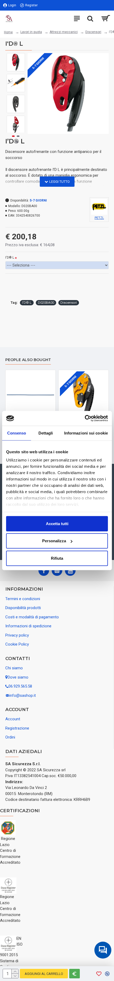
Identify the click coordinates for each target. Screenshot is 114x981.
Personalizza (54, 541)
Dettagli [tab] (45, 433)
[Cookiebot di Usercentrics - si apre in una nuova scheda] (85, 418)
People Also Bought (28, 360)
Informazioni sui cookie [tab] (86, 433)
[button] (15, 57)
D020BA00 (46, 303)
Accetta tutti (57, 523)
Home (8, 32)
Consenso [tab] (16, 433)
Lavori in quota (31, 32)
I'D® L (9, 257)
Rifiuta (57, 558)
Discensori (93, 32)
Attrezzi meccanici (64, 32)
